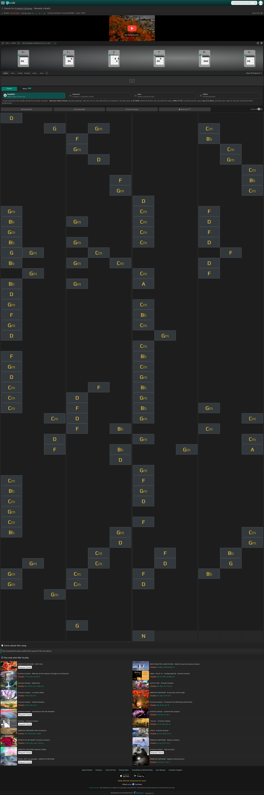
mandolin (27, 73)
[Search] (255, 3)
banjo (34, 73)
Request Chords (25, 667)
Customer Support (175, 770)
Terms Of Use (110, 770)
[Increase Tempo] (18, 43)
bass (41, 73)
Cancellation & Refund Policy (142, 770)
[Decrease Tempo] (3, 43)
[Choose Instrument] (46, 73)
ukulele (20, 73)
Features (98, 770)
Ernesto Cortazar (23, 8)
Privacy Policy (123, 770)
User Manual (160, 770)
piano (13, 73)
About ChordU (87, 770)
